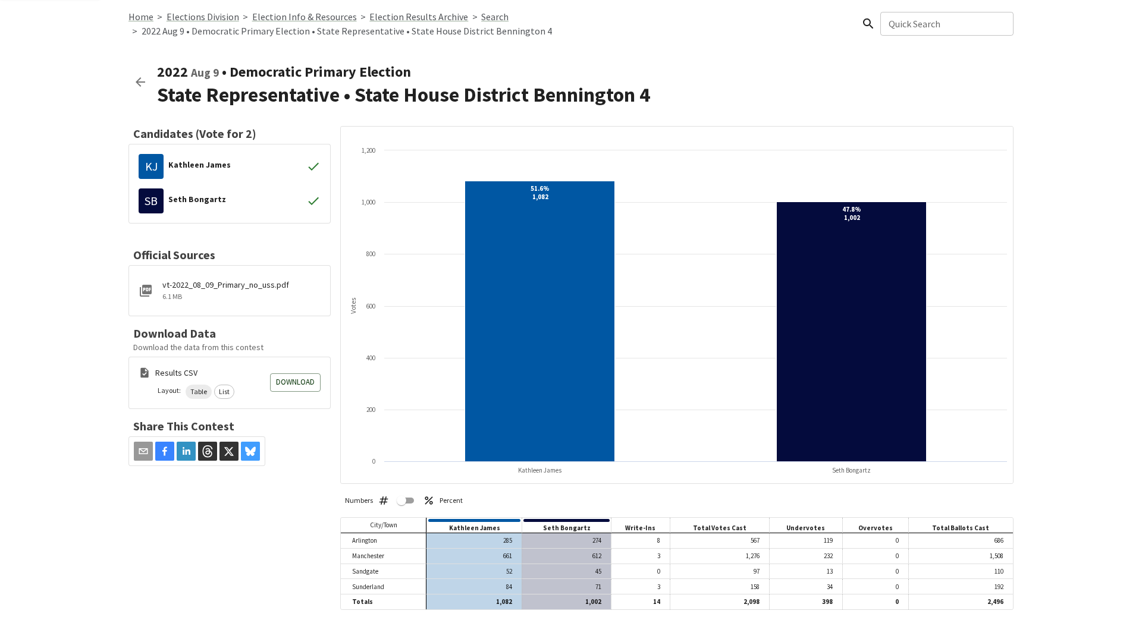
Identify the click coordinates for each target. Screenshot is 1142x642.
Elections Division (203, 17)
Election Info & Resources (304, 17)
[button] (199, 392)
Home (140, 17)
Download (295, 382)
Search (495, 17)
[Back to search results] (140, 82)
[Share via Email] (143, 451)
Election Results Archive (418, 17)
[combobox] (946, 23)
